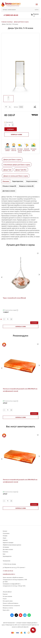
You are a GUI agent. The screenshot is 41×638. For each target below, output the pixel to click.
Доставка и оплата (8, 549)
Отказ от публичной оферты (10, 603)
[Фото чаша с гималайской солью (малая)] (20, 274)
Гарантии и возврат (8, 542)
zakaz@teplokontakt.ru (9, 574)
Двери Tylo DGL (21, 170)
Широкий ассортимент (26, 149)
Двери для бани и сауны (12, 159)
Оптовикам (6, 547)
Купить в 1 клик (16, 134)
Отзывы (5, 535)
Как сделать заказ (7, 601)
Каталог (5, 531)
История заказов (7, 596)
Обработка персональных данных (12, 545)
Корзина (5, 594)
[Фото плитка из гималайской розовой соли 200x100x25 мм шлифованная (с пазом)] (20, 365)
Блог (4, 554)
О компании (6, 533)
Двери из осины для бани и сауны (15, 176)
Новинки (5, 540)
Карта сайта (6, 610)
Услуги (4, 598)
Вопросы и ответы (8, 608)
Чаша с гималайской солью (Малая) (14, 298)
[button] (1, 277)
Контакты (5, 551)
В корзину (34, 322)
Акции (4, 538)
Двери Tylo (7, 170)
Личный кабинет (7, 591)
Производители (7, 556)
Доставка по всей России (20, 150)
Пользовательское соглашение (11, 605)
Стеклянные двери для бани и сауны (16, 164)
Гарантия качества (13, 149)
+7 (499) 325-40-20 (11, 15)
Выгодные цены (33, 149)
